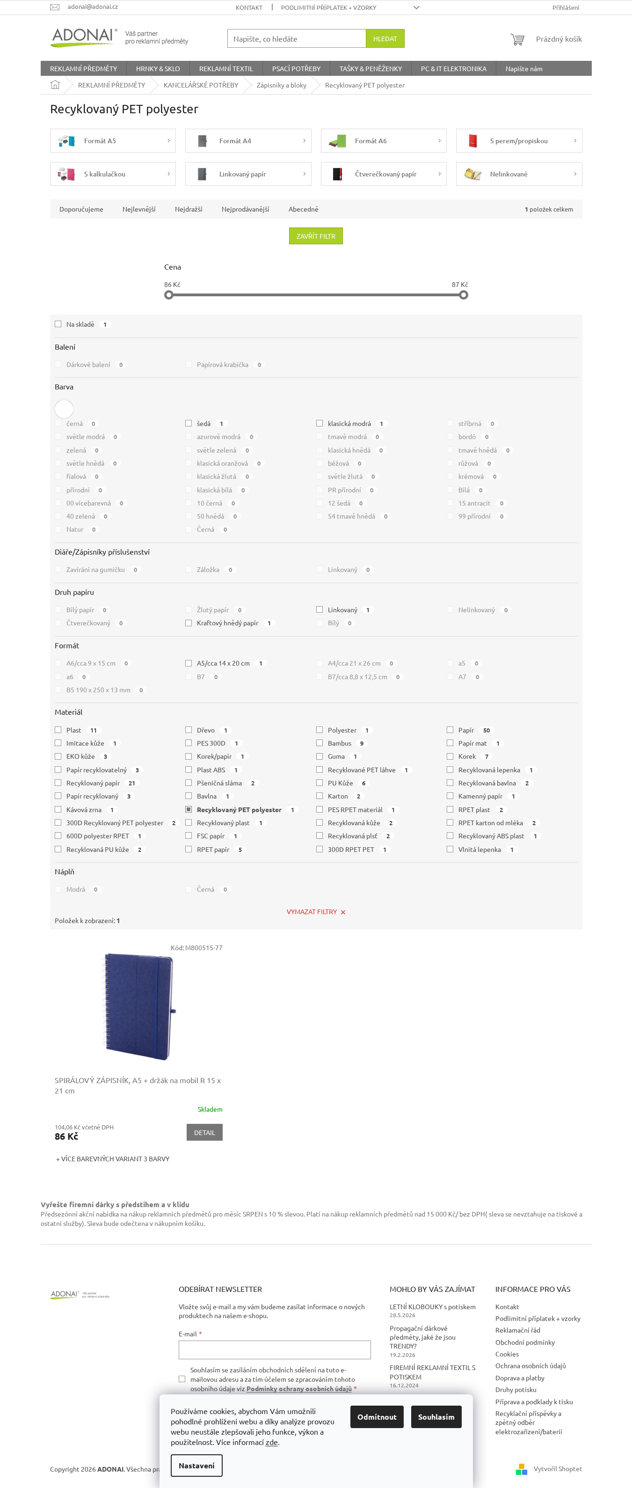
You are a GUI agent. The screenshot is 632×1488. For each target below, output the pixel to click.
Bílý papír (86, 609)
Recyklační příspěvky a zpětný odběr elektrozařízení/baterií (528, 1422)
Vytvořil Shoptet (558, 1468)
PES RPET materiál (361, 809)
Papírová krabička (229, 364)
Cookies (507, 1353)
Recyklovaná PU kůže (104, 849)
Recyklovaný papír (101, 782)
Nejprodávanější (245, 209)
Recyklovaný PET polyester (245, 809)
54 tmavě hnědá (358, 516)
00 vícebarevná (94, 502)
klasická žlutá (223, 476)
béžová (345, 463)
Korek (473, 756)
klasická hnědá (355, 450)
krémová (477, 476)
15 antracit (480, 502)
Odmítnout (377, 1417)
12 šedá (345, 502)
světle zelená (223, 450)
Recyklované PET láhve (368, 769)
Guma (342, 756)
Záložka (214, 569)
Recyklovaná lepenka (495, 769)
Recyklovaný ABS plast (497, 835)
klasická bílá (221, 489)
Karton (344, 796)
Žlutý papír (219, 609)
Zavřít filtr (316, 236)
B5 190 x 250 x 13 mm (104, 689)
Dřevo (212, 730)
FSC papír (217, 835)
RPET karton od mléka (497, 822)
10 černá (216, 502)
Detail (204, 1132)
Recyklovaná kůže (360, 822)
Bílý (340, 622)
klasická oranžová (229, 463)
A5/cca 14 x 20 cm (229, 663)
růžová (474, 463)
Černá (212, 529)
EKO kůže (87, 756)
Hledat (385, 38)
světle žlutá (351, 476)
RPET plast (480, 809)
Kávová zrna (90, 809)
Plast (81, 730)
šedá (210, 423)
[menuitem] (83, 68)
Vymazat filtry (312, 911)
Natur (81, 529)
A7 (468, 676)
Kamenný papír (486, 796)
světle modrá (91, 436)
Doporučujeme (81, 209)
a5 (468, 663)
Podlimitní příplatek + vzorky (329, 7)
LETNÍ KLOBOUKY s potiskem (433, 1306)
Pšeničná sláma (225, 782)
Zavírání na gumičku (102, 569)
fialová (82, 476)
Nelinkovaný (483, 609)
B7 (207, 676)
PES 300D (217, 743)
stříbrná (476, 423)
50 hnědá (217, 516)
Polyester (348, 730)
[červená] (64, 409)
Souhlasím (436, 1417)
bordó (473, 436)
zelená (82, 450)
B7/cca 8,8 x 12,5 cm (364, 676)
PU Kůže (347, 782)
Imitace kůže (91, 743)
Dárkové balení (94, 364)
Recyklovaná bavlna (493, 782)
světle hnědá (91, 463)
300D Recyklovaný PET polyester (121, 822)
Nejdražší (189, 209)
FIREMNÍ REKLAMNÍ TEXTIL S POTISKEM (432, 1371)
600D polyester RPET (104, 835)
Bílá (470, 489)
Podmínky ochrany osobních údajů (299, 1388)
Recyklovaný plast (229, 822)
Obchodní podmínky (525, 1342)
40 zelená (87, 516)
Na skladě (86, 324)
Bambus (346, 743)
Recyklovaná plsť (359, 835)
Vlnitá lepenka (486, 849)
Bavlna (213, 796)
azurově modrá (225, 436)
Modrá (82, 889)
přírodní (84, 489)
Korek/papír (220, 756)
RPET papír (219, 849)
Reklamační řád (517, 1330)
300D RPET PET (357, 849)
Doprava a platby (520, 1377)
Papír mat (479, 743)
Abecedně (304, 209)
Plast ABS (217, 769)
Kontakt (249, 7)
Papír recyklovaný (98, 796)
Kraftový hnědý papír (234, 622)
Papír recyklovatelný (102, 769)
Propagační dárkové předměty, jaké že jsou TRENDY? (423, 1337)
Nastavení (197, 1465)
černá (80, 423)
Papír (474, 730)
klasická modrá (356, 423)
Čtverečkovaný (94, 622)
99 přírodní (480, 516)
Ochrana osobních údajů (530, 1365)
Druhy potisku (516, 1389)
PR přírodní (351, 489)
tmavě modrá (353, 436)
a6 (76, 676)
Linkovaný (349, 569)
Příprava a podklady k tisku (534, 1401)
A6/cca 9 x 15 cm (97, 663)
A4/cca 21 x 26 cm (360, 663)
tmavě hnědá (483, 450)
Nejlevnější (139, 209)
